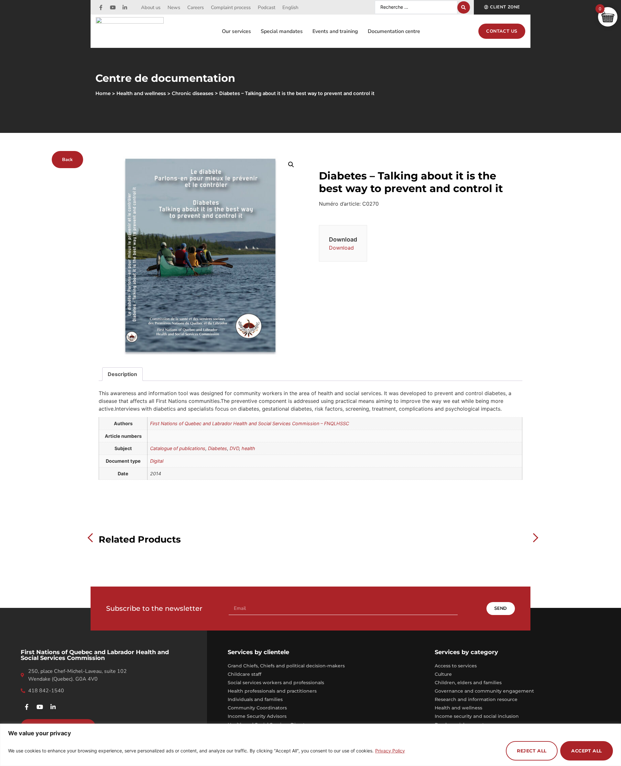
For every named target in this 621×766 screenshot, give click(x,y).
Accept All (586, 751)
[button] (291, 164)
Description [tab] (122, 374)
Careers (195, 7)
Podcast (266, 7)
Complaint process (231, 7)
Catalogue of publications (177, 448)
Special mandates (282, 31)
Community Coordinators (257, 708)
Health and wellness (141, 93)
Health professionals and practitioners (272, 691)
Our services (236, 31)
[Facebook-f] (101, 7)
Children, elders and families (468, 682)
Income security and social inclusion (477, 716)
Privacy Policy (390, 750)
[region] (310, 745)
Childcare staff (244, 674)
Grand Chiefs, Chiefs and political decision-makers (286, 666)
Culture (443, 674)
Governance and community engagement (484, 691)
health (248, 448)
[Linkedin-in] (125, 7)
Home (103, 93)
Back (67, 159)
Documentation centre (394, 31)
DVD (234, 448)
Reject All (532, 751)
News (174, 7)
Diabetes (217, 448)
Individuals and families (255, 699)
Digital (156, 461)
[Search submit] (463, 7)
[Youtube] (113, 7)
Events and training (335, 31)
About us (150, 7)
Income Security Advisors (257, 716)
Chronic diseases (192, 93)
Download (341, 247)
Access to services (456, 666)
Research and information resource (476, 699)
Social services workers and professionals (276, 682)
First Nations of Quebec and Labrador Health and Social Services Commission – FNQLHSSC (249, 423)
